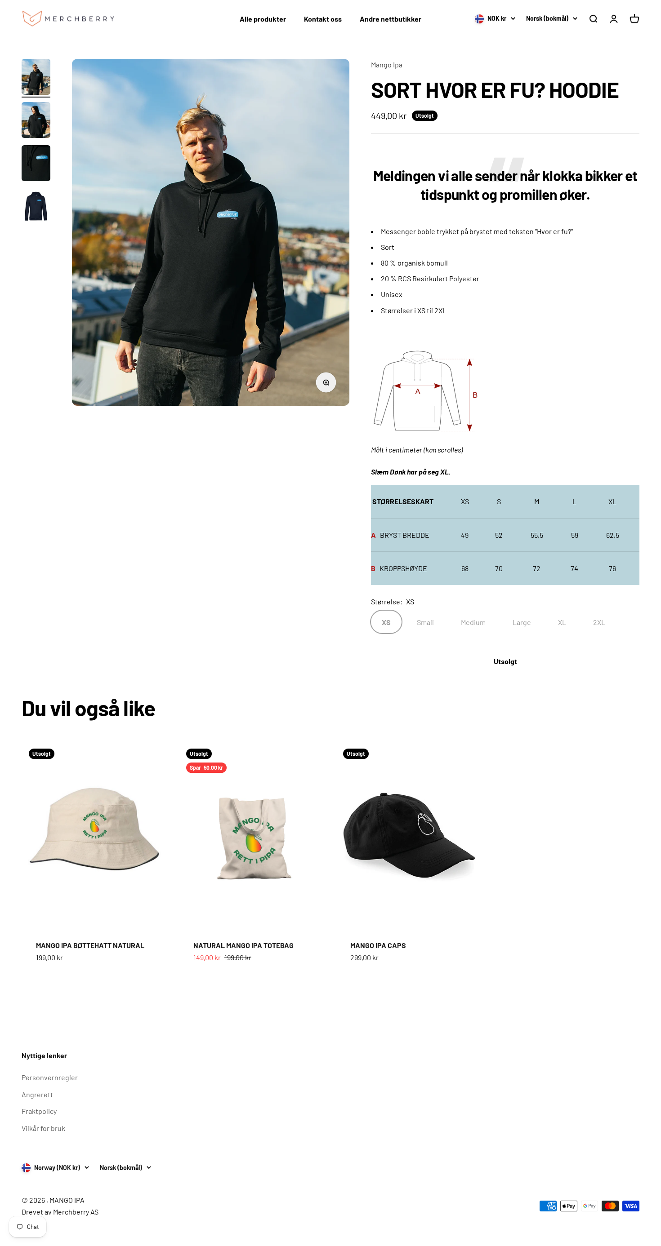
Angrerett (37, 1094)
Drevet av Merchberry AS (60, 1211)
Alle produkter (263, 18)
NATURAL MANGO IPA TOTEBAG (243, 945)
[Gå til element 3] (36, 164)
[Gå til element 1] (36, 78)
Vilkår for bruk (43, 1128)
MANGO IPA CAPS (378, 945)
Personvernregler (50, 1077)
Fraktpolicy (39, 1111)
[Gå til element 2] (36, 121)
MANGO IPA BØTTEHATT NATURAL (90, 945)
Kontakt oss (323, 18)
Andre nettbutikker (390, 18)
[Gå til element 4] (36, 208)
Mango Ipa (386, 64)
